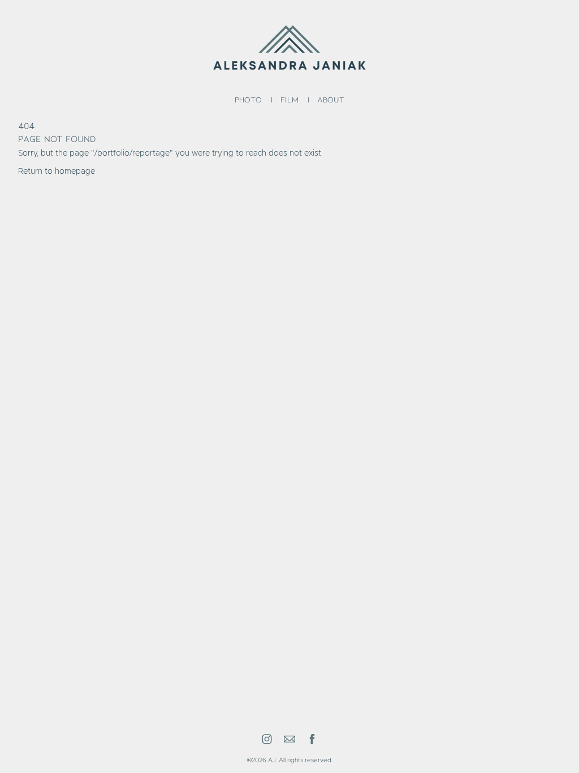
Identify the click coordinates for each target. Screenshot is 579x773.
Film (289, 99)
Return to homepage (56, 171)
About (330, 99)
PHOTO (248, 99)
